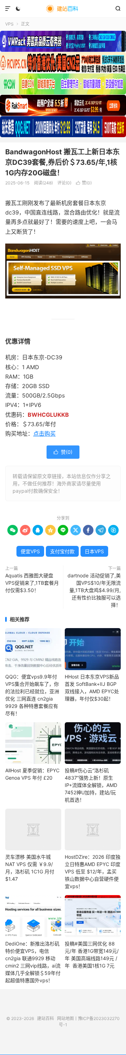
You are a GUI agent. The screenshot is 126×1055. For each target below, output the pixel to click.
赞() (84, 182)
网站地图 (65, 1018)
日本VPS (94, 551)
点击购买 (44, 433)
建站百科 (63, 9)
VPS (9, 24)
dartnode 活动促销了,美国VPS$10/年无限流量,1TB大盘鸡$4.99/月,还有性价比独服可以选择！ (94, 590)
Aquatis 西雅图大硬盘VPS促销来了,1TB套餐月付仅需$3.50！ (32, 582)
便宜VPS (30, 551)
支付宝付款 (62, 551)
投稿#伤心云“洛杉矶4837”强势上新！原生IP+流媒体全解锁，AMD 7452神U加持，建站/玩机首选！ (91, 785)
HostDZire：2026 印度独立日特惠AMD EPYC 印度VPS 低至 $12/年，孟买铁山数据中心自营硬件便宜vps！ (92, 871)
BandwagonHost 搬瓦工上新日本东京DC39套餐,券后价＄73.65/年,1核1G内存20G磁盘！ (62, 162)
